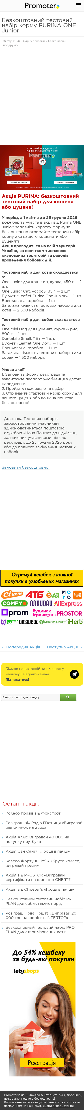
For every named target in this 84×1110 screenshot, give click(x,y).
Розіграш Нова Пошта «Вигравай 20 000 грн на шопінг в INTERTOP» (41, 915)
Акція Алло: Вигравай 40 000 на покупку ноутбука (37, 839)
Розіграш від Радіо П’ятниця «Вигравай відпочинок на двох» (44, 825)
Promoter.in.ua (14, 1095)
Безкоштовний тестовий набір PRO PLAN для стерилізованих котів (40, 929)
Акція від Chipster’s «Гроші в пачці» (40, 889)
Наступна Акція (65, 647)
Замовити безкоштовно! (26, 467)
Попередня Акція (20, 647)
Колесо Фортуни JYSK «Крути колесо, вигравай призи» (43, 863)
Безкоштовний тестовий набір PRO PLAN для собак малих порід (40, 901)
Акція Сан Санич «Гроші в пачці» (38, 851)
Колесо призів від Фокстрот (33, 813)
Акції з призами (34, 41)
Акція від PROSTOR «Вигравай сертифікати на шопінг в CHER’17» (39, 877)
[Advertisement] (42, 97)
